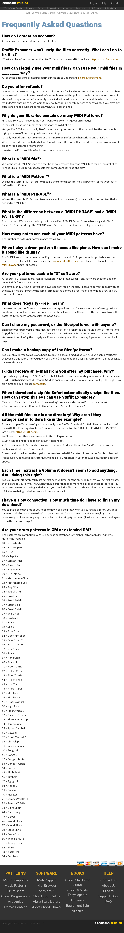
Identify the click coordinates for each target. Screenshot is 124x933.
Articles (77, 911)
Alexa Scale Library (46, 901)
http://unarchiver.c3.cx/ (104, 59)
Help (104, 3)
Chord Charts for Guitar (77, 882)
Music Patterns (15, 885)
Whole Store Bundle (13, 8)
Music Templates (15, 880)
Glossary (77, 900)
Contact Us (108, 880)
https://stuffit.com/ (27, 431)
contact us (39, 383)
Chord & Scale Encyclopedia (77, 892)
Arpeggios (67, 8)
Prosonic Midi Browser (64, 261)
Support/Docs (108, 896)
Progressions (53, 8)
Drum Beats (15, 891)
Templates (81, 8)
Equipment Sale (77, 905)
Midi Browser (95, 8)
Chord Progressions (15, 896)
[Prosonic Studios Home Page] (15, 3)
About (114, 3)
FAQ (108, 901)
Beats (40, 8)
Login (93, 3)
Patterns (30, 8)
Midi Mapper (111, 8)
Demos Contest (15, 907)
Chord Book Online (46, 896)
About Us (108, 885)
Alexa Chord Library (46, 907)
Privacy (108, 891)
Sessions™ (46, 891)
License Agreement (89, 77)
